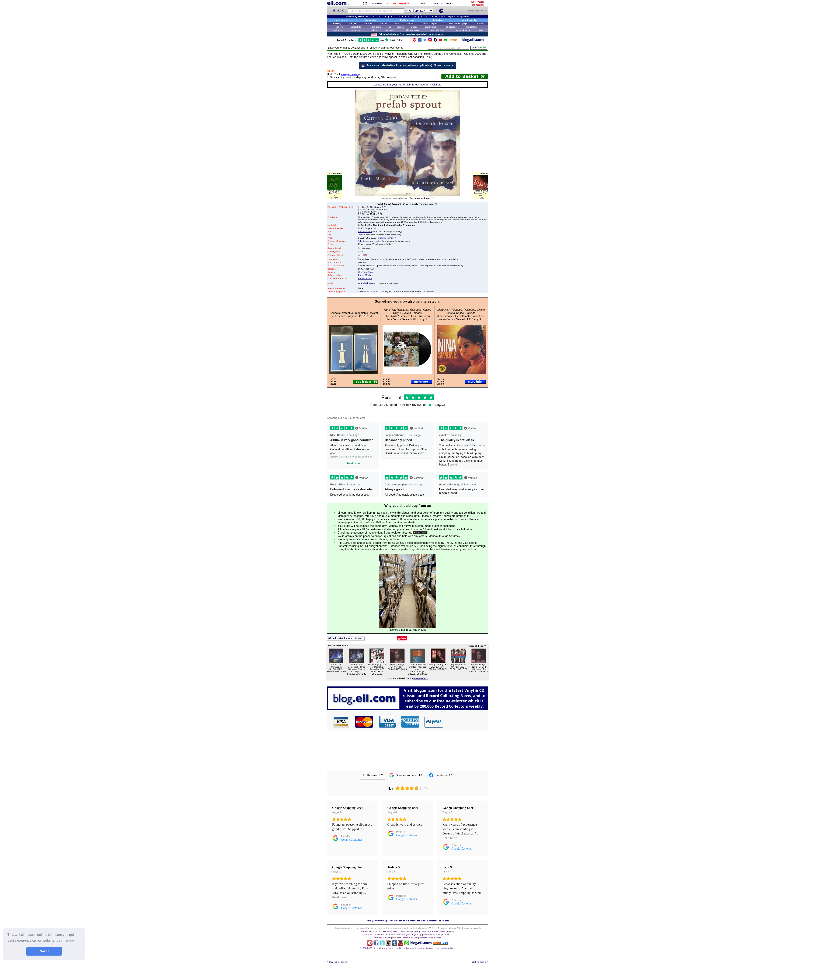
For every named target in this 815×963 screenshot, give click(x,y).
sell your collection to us (375, 934)
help (436, 3)
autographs (451, 27)
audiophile (356, 27)
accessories (385, 931)
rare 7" (397, 23)
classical (400, 27)
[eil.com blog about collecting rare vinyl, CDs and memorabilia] (407, 708)
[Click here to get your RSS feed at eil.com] (453, 40)
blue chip (337, 23)
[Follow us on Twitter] (425, 41)
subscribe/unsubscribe (430, 937)
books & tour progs (458, 23)
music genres (446, 931)
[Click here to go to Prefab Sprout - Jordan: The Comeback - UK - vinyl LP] (336, 662)
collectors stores (412, 30)
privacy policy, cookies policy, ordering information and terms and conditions (418, 948)
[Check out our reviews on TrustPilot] (420, 532)
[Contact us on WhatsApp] (445, 41)
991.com (396, 937)
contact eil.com (410, 937)
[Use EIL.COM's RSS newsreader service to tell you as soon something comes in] (440, 943)
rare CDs (352, 23)
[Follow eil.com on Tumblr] (394, 944)
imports (339, 27)
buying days (356, 30)
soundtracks (375, 27)
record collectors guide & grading (405, 934)
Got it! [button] (44, 951)
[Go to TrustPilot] (369, 41)
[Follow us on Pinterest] (414, 41)
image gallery (413, 931)
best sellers (438, 20)
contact (423, 3)
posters (480, 23)
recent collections (431, 934)
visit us (374, 30)
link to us (373, 931)
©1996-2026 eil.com (370, 948)
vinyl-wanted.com (382, 937)
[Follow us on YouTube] (440, 41)
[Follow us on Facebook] (420, 41)
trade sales (389, 30)
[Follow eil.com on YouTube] (400, 944)
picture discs (431, 27)
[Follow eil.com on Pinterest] (369, 944)
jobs (481, 30)
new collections (437, 30)
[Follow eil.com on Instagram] (388, 944)
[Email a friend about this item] (346, 639)
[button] (465, 722)
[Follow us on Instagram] (430, 41)
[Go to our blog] (473, 41)
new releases (341, 20)
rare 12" (410, 23)
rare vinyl (368, 23)
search (396, 931)
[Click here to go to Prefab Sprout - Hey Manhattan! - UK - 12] (458, 662)
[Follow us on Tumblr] (435, 41)
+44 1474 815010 (371, 291)
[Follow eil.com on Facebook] (376, 944)
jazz (389, 27)
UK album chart (406, 20)
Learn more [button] (65, 940)
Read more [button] (450, 838)
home (364, 931)
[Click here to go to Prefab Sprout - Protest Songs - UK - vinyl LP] (397, 662)
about (448, 3)
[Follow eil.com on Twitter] (382, 944)
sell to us (338, 30)
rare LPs (383, 23)
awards (414, 27)
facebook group (463, 30)
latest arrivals (371, 20)
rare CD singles (430, 23)
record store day (469, 20)
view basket (377, 3)
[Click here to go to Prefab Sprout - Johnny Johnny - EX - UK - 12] (438, 662)
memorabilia (471, 27)
